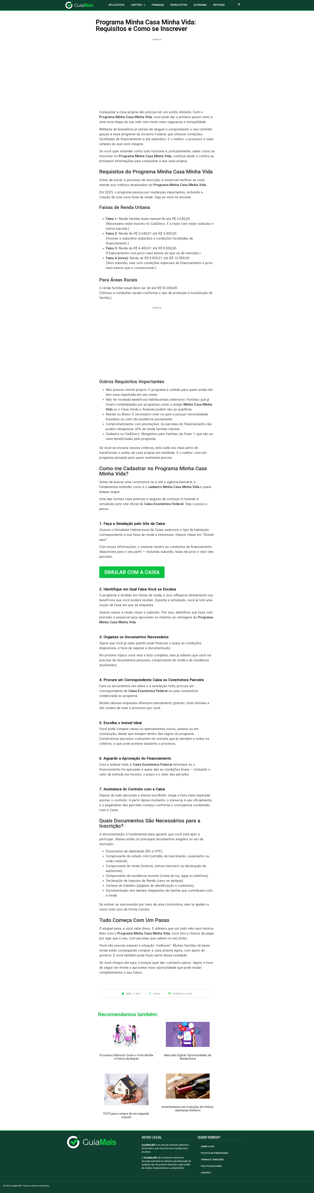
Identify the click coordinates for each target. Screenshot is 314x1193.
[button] (239, 4)
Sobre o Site (207, 1146)
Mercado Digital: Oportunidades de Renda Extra (187, 1056)
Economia (200, 4)
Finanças (158, 4)
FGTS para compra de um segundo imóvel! (126, 1115)
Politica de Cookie (211, 1166)
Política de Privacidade (214, 1153)
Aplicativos (116, 4)
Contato (206, 1172)
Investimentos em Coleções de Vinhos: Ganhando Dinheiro (187, 1108)
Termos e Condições (212, 1159)
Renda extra (178, 4)
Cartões (136, 4)
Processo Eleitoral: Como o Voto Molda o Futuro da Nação (126, 1056)
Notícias (219, 4)
